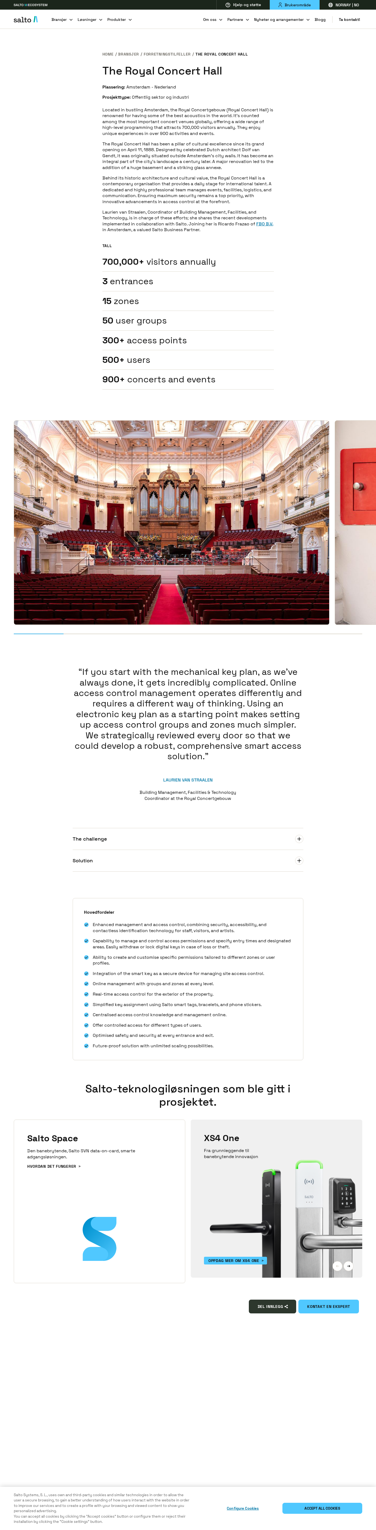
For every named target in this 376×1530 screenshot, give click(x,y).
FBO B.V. (264, 224)
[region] (188, 1508)
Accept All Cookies (322, 1508)
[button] (337, 1266)
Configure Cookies (243, 1508)
